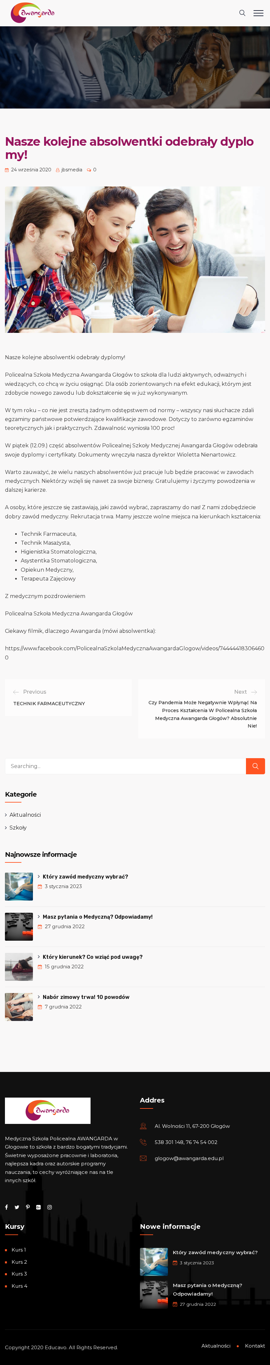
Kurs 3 (19, 1274)
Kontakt (255, 1346)
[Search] (255, 766)
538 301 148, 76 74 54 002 (186, 1142)
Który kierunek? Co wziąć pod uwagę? (93, 957)
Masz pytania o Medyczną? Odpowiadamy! (98, 917)
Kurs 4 (19, 1286)
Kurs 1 (19, 1250)
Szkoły (18, 828)
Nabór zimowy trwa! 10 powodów (86, 997)
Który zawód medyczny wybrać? (86, 877)
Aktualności (25, 815)
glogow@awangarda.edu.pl (189, 1158)
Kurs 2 (19, 1262)
